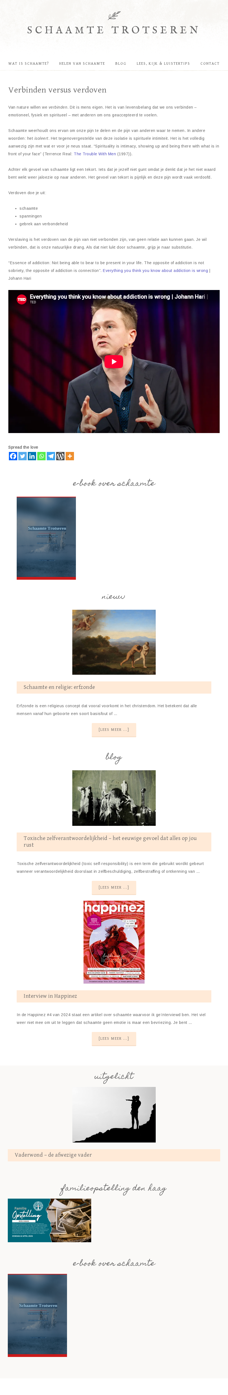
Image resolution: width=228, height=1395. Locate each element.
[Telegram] (51, 456)
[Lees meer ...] (114, 887)
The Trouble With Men (95, 154)
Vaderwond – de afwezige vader (53, 1155)
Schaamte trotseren (114, 30)
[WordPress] (60, 456)
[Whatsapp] (41, 456)
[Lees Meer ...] (114, 730)
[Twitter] (22, 456)
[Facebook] (13, 456)
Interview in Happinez (50, 996)
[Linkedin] (32, 456)
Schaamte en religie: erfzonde (59, 687)
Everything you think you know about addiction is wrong (155, 270)
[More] (70, 456)
